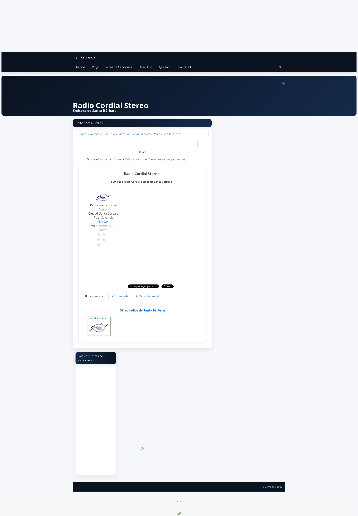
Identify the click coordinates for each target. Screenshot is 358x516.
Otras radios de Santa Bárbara (142, 310)
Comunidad (183, 67)
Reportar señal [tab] (148, 296)
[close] (179, 501)
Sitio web (103, 222)
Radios (80, 67)
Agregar (163, 67)
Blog (95, 67)
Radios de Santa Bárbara (133, 134)
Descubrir (145, 67)
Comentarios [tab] (97, 296)
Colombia (108, 134)
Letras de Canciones (118, 67)
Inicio (83, 134)
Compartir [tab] (122, 296)
